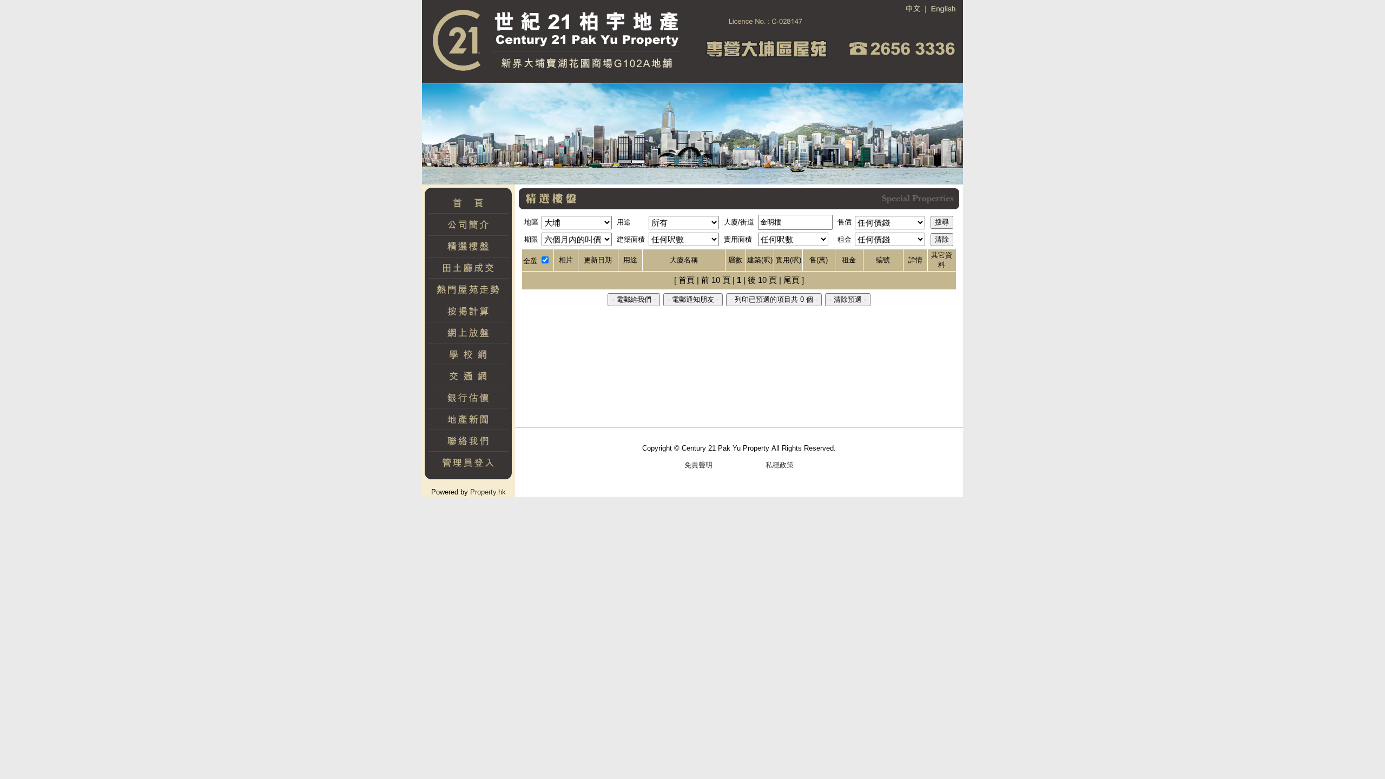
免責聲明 (698, 465)
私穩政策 (780, 465)
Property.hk (488, 492)
